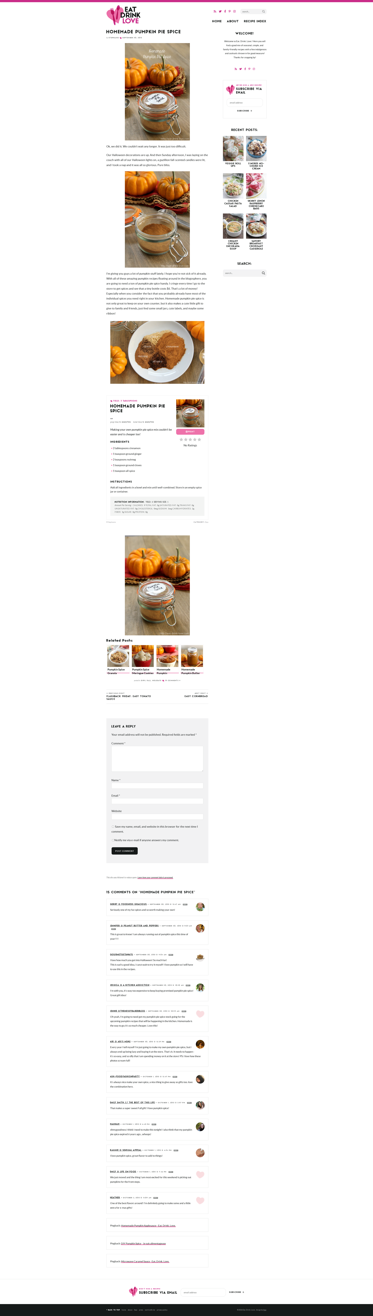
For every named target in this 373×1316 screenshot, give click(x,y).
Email (115, 795)
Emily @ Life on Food (123, 1172)
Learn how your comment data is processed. (155, 877)
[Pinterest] (230, 11)
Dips (143, 681)
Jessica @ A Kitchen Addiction (129, 985)
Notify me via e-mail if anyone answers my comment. (146, 840)
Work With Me (150, 1310)
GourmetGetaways (121, 955)
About (233, 21)
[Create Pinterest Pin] (111, 418)
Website (116, 811)
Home (217, 21)
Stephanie (114, 38)
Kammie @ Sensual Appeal (126, 1150)
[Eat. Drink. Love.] (123, 15)
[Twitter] (220, 11)
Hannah (115, 1124)
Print (191, 432)
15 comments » (173, 681)
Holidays (157, 681)
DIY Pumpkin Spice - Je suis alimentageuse (143, 1243)
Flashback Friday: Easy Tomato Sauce (129, 696)
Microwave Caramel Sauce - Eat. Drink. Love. (145, 1261)
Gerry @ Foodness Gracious (128, 904)
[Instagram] (234, 11)
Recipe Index (255, 21)
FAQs (135, 1310)
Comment (118, 743)
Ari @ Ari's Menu (120, 1042)
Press (141, 1310)
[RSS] (215, 11)
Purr (264, 1310)
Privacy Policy (162, 1310)
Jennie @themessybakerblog (127, 1011)
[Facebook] (225, 11)
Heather (115, 1198)
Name (115, 780)
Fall (149, 681)
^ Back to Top (113, 1310)
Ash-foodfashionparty (125, 1077)
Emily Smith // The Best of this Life (132, 1103)
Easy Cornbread (196, 695)
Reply (185, 904)
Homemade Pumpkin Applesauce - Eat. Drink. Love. (148, 1225)
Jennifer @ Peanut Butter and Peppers (134, 926)
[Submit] (264, 11)
